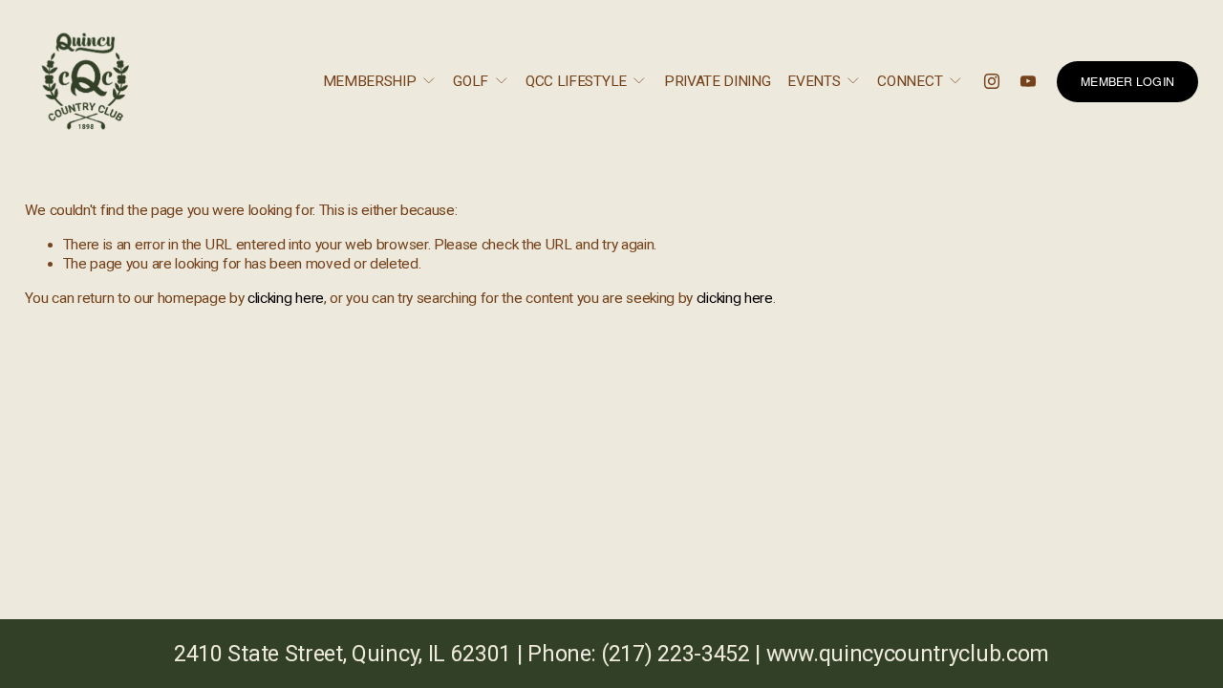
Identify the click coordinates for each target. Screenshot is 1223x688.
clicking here (285, 298)
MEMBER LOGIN (1127, 81)
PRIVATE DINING (717, 81)
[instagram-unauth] (991, 81)
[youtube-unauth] (1028, 81)
